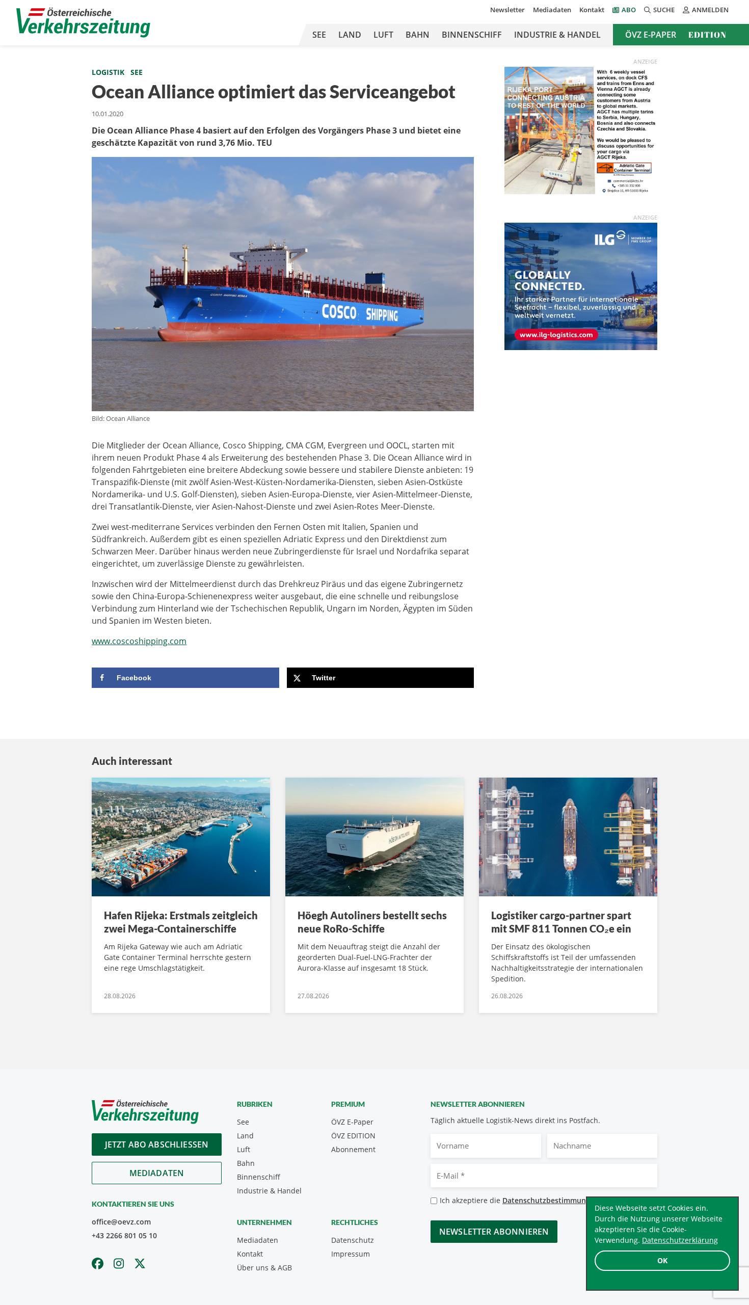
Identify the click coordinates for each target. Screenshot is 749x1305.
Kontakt (591, 9)
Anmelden (710, 9)
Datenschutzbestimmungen (550, 1200)
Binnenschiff (472, 34)
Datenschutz (352, 1240)
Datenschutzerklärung (680, 1240)
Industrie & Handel (557, 34)
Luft (383, 34)
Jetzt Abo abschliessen (157, 1144)
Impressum (350, 1254)
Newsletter (507, 9)
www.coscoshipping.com (139, 641)
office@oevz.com (121, 1222)
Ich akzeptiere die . (522, 1200)
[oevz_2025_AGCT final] (580, 129)
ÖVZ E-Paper (650, 34)
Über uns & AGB (264, 1267)
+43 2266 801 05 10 (124, 1235)
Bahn (418, 34)
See (319, 34)
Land (349, 34)
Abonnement (353, 1149)
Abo (629, 9)
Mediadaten (552, 9)
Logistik (108, 72)
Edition (707, 34)
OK (662, 1260)
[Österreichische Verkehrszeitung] (83, 23)
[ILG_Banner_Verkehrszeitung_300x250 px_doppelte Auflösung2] (580, 285)
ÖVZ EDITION (353, 1135)
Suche (664, 9)
